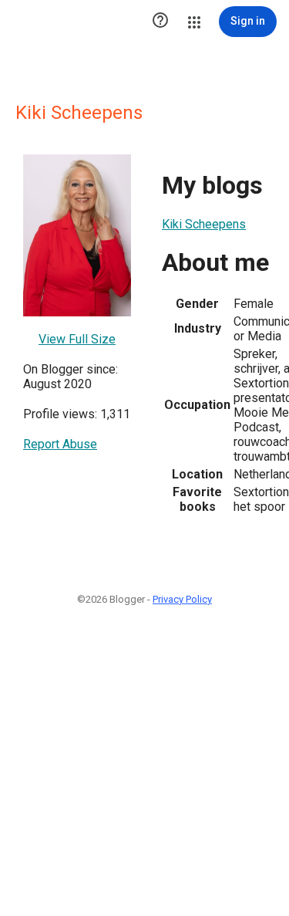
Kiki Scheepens (204, 224)
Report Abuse (60, 444)
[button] (160, 21)
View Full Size (77, 339)
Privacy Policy (182, 599)
